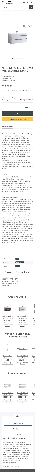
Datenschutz (16, 466)
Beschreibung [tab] (7, 126)
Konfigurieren (17, 429)
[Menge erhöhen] (31, 108)
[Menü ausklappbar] (3, 1)
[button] (24, 2)
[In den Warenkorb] (3, 21)
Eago (10, 79)
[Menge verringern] (4, 108)
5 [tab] (20, 58)
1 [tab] (12, 58)
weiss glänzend (20, 262)
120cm (17, 266)
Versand (22, 364)
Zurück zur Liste (7, 15)
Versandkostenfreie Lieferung (21, 90)
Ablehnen (18, 434)
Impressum (6, 466)
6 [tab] (22, 58)
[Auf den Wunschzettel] (29, 26)
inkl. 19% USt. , (7, 322)
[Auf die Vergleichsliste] (24, 26)
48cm (17, 258)
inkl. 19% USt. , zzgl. (22, 362)
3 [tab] (16, 58)
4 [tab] (18, 58)
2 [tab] (14, 58)
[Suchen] (31, 7)
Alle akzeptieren (18, 423)
